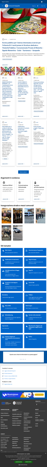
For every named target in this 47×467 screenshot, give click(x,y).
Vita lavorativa (15, 418)
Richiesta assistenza (16, 447)
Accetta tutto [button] (19, 461)
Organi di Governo (4, 413)
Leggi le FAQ (14, 445)
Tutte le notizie (23, 172)
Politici (2, 422)
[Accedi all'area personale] (41, 2)
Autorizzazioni (27, 431)
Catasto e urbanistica (16, 423)
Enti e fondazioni (4, 419)
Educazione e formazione (26, 413)
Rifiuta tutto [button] (28, 461)
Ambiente (26, 425)
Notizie (36, 413)
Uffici (2, 417)
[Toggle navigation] (2, 6)
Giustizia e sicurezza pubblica (28, 417)
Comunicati (37, 415)
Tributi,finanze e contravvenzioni (27, 421)
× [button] (45, 453)
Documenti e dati (4, 428)
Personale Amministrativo (4, 425)
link (35, 459)
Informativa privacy (28, 443)
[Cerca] (44, 6)
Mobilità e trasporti (16, 425)
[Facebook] (37, 6)
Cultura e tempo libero (17, 416)
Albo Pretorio (26, 441)
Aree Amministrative (5, 415)
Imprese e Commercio (16, 420)
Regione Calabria (5, 1)
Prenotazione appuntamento (15, 438)
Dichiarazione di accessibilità (27, 448)
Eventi (36, 426)
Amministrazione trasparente (27, 438)
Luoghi (36, 423)
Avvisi (5, 39)
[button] (23, 465)
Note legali (26, 446)
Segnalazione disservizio (15, 442)
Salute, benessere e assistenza (28, 427)
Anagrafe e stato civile (17, 414)
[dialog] (23, 459)
